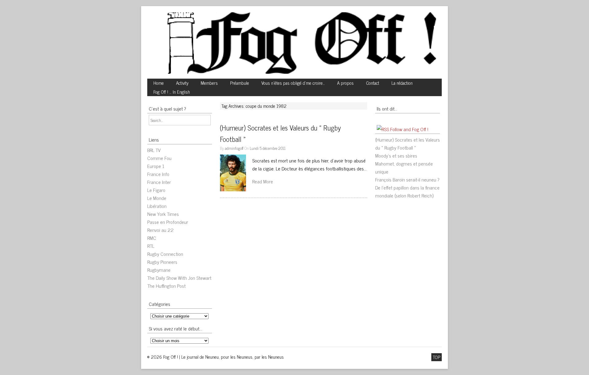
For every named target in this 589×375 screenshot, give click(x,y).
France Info (158, 174)
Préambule (239, 83)
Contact (372, 83)
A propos (345, 83)
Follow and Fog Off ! (409, 129)
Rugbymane (159, 270)
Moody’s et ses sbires (396, 155)
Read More (262, 181)
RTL (150, 246)
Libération (157, 206)
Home (158, 83)
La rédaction (402, 83)
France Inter (159, 182)
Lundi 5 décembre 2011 (268, 148)
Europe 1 (155, 166)
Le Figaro (156, 190)
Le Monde (156, 198)
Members (209, 83)
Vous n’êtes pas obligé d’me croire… (293, 83)
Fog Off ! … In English (171, 92)
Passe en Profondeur (167, 222)
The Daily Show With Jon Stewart (179, 278)
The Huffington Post (166, 286)
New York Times (163, 214)
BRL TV (154, 150)
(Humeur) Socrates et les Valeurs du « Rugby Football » (407, 143)
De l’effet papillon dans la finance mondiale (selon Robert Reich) (407, 191)
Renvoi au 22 (160, 230)
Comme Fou (159, 158)
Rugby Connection (165, 254)
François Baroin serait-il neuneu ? (407, 179)
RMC (151, 238)
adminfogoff (234, 148)
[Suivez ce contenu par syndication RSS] (383, 129)
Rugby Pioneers (162, 262)
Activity (182, 83)
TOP (436, 357)
